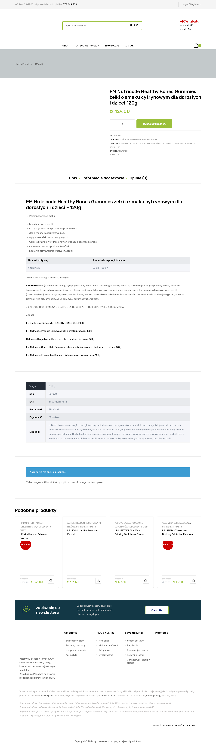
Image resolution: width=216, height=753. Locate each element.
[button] (157, 610)
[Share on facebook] (118, 155)
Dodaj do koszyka (154, 124)
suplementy (37, 662)
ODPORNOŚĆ (121, 526)
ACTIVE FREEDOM (76, 523)
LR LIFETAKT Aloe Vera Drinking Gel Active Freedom (177, 532)
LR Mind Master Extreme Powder (33, 536)
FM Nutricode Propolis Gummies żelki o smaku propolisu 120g (59, 331)
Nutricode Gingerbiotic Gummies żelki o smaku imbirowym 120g (60, 339)
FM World (123, 151)
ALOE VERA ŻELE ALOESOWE (129, 523)
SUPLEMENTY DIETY (151, 139)
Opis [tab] (73, 178)
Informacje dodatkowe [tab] (103, 178)
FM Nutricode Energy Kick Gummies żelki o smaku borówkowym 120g (63, 355)
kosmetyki (25, 666)
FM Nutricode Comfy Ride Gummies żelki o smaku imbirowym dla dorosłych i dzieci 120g (73, 347)
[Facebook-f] (22, 725)
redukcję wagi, (153, 695)
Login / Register (190, 4)
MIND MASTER (27, 523)
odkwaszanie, (108, 695)
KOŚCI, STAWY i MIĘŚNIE (130, 139)
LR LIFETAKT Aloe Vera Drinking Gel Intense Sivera (129, 532)
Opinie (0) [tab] (138, 178)
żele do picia (47, 695)
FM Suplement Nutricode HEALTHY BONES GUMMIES (55, 323)
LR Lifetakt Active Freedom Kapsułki (82, 532)
